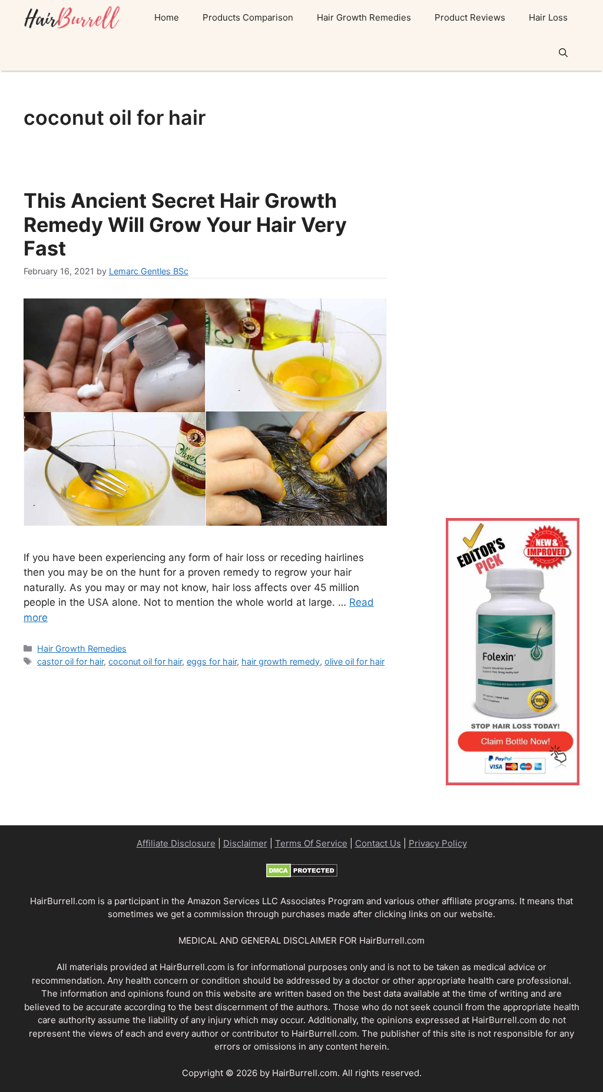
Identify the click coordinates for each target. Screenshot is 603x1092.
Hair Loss (548, 17)
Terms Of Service (311, 843)
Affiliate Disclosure (176, 843)
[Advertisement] (512, 282)
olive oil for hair (354, 661)
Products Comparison (248, 17)
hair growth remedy (280, 661)
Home (166, 17)
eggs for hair (212, 661)
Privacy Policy (438, 843)
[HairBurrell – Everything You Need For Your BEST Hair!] (74, 17)
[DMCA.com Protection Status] (301, 874)
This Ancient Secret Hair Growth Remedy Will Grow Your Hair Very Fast (185, 224)
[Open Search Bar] (563, 53)
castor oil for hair (70, 661)
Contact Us (378, 843)
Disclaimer (245, 843)
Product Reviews (470, 17)
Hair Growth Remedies (364, 17)
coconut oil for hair (145, 661)
